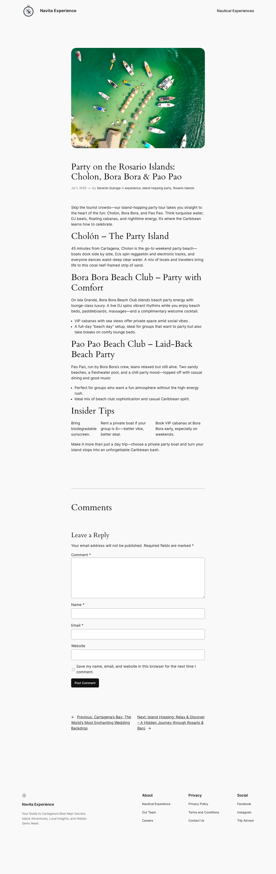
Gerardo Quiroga (109, 188)
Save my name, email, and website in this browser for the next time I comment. (136, 669)
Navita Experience (58, 10)
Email (77, 625)
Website (78, 646)
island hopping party (156, 188)
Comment (81, 555)
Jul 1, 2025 (78, 188)
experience (133, 188)
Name (78, 605)
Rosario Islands (183, 188)
